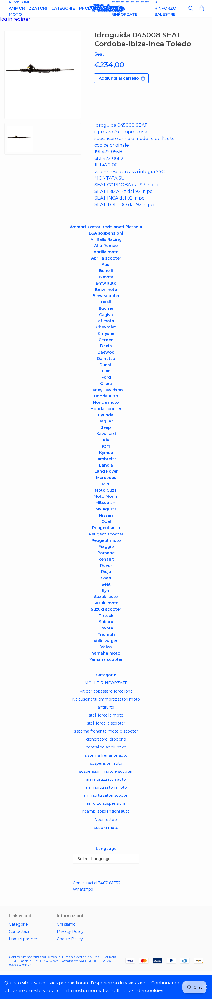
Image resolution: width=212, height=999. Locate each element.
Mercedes (106, 477)
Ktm (106, 446)
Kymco (106, 452)
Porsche (106, 552)
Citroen (106, 339)
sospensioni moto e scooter (106, 771)
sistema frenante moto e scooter (106, 731)
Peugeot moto (106, 540)
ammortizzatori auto (106, 779)
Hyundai (106, 415)
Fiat (106, 370)
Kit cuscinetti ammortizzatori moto (106, 699)
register (21, 19)
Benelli (106, 270)
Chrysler (106, 333)
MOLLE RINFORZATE (106, 682)
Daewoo (106, 352)
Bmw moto (106, 289)
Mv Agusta (106, 509)
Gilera (106, 383)
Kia (106, 440)
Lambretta (106, 458)
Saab (106, 577)
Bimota (106, 276)
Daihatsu (106, 358)
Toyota (106, 628)
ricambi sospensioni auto (106, 811)
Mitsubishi (106, 502)
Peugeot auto (106, 527)
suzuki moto (106, 827)
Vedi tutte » (106, 819)
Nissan (106, 515)
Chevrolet (106, 327)
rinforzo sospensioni (106, 803)
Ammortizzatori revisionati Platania (106, 226)
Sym (106, 590)
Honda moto (106, 402)
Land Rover (106, 471)
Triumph (106, 634)
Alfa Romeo (106, 245)
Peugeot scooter (106, 534)
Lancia (106, 465)
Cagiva (106, 314)
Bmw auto (106, 283)
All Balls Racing (106, 239)
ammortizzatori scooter (106, 795)
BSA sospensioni (106, 233)
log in (6, 19)
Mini (106, 483)
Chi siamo (66, 924)
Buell (106, 302)
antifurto (106, 707)
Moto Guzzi (106, 490)
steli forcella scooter (106, 723)
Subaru (106, 621)
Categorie (63, 8)
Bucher (106, 308)
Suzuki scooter (106, 609)
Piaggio (106, 546)
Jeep (106, 427)
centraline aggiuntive (106, 747)
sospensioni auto (106, 763)
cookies (154, 990)
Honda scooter (106, 408)
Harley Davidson (106, 389)
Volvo (106, 646)
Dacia (106, 345)
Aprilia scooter (106, 258)
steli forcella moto (106, 715)
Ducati (106, 364)
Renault (106, 559)
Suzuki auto (106, 596)
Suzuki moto (106, 603)
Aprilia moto (106, 251)
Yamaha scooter (106, 659)
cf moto (106, 320)
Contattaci (19, 931)
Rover (106, 565)
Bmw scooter (106, 295)
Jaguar (106, 421)
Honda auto (106, 396)
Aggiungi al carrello (119, 78)
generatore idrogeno (106, 739)
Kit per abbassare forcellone (106, 691)
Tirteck (106, 615)
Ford (106, 377)
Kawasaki (106, 433)
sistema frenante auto (106, 755)
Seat (106, 584)
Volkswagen (106, 640)
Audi (106, 264)
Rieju (106, 571)
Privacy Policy (70, 931)
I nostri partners (24, 938)
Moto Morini (106, 496)
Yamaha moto (106, 653)
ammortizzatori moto (106, 787)
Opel (106, 521)
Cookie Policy (70, 938)
